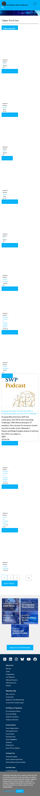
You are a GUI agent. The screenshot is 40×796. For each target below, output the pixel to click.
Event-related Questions (14, 759)
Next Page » (9, 583)
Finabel (5, 107)
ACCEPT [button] (19, 791)
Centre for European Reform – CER (5, 521)
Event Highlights (11, 739)
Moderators (10, 745)
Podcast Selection (12, 720)
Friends (8, 685)
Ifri (3, 238)
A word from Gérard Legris (15, 702)
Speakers (9, 742)
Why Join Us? (10, 694)
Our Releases (10, 677)
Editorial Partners (12, 680)
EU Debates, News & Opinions (17, 5)
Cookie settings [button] (8, 791)
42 (29, 578)
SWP (4, 64)
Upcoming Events (12, 731)
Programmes (10, 674)
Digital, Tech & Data (9, 28)
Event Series (10, 734)
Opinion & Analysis (12, 717)
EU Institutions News (13, 711)
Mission (8, 668)
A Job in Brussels (11, 771)
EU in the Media (11, 714)
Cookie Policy (7, 787)
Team (8, 671)
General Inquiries (11, 756)
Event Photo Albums (13, 748)
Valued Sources (11, 683)
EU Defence (7, 158)
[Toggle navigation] (35, 3)
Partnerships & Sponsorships (15, 762)
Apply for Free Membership (20, 647)
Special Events (11, 737)
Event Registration (12, 728)
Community (10, 697)
